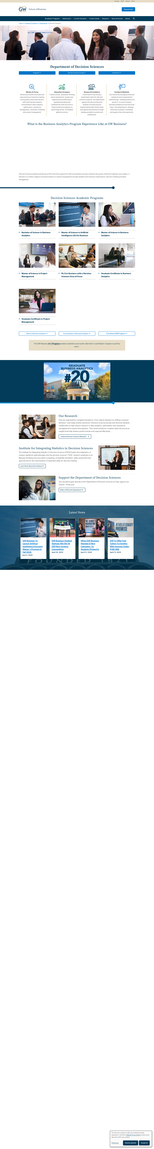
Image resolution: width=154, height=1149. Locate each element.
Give (133, 1)
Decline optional (130, 1143)
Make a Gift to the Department (71, 490)
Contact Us (115, 73)
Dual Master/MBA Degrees (115, 333)
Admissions (66, 18)
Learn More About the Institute (31, 466)
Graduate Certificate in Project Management (36, 320)
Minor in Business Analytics (36, 333)
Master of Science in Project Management (34, 275)
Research (105, 18)
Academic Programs (52, 18)
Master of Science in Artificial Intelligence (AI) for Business (74, 234)
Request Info (128, 9)
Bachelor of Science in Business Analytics (36, 234)
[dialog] (131, 1139)
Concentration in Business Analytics (76, 333)
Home (21, 23)
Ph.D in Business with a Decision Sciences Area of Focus (76, 275)
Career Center (94, 18)
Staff (122, 1)
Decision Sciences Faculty (76, 73)
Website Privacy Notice (133, 1135)
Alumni (128, 1)
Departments (43, 23)
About (127, 18)
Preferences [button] (115, 1143)
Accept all (144, 1143)
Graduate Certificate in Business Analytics (116, 275)
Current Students (80, 18)
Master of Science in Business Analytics (115, 234)
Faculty (117, 1)
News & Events (117, 18)
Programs (36, 73)
